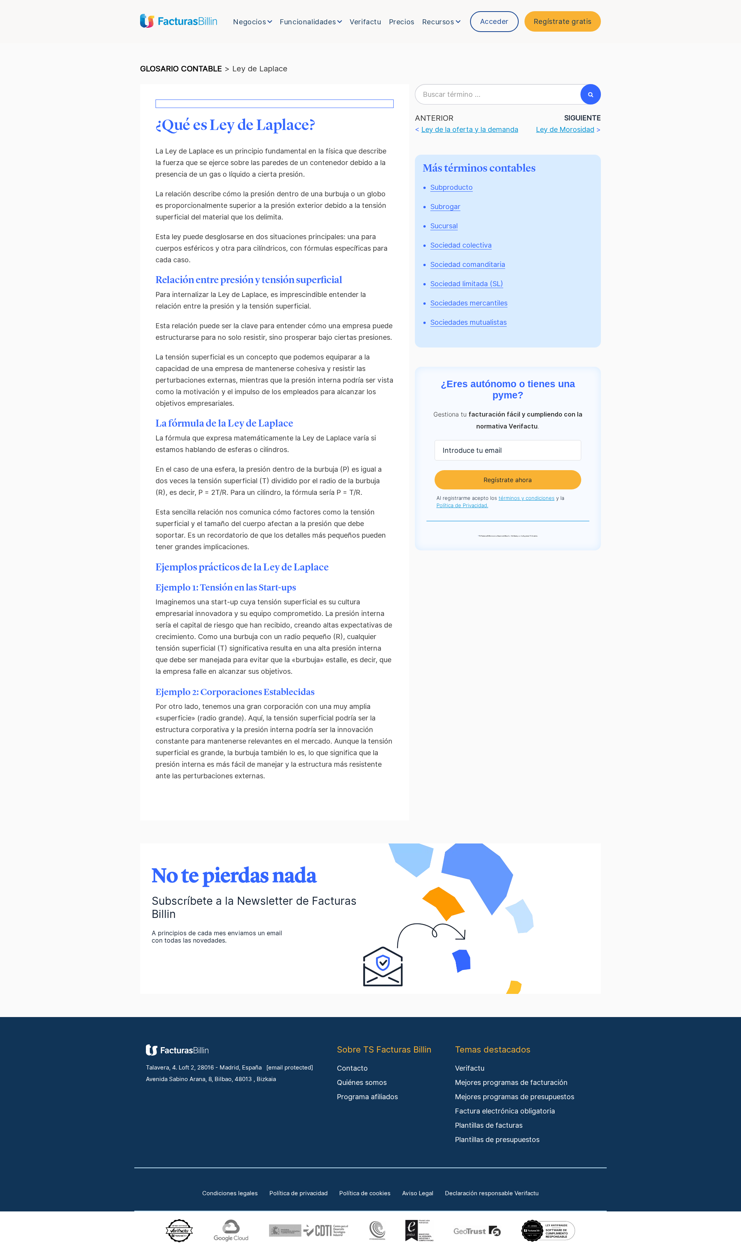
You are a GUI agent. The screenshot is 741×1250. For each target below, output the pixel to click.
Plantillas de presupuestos (497, 1139)
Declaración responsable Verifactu (492, 1193)
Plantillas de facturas (489, 1125)
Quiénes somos (362, 1082)
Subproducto (451, 187)
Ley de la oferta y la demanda (469, 129)
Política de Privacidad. (462, 505)
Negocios (249, 22)
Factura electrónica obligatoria (505, 1111)
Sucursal (444, 226)
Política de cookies (365, 1193)
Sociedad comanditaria (467, 264)
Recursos (438, 22)
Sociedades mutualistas (468, 322)
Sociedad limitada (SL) (466, 284)
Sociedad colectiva (461, 245)
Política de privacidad (298, 1193)
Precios (401, 22)
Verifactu (365, 22)
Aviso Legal (417, 1193)
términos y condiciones (527, 498)
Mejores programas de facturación (511, 1082)
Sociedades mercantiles (469, 303)
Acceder (494, 21)
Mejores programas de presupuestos (514, 1097)
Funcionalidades (308, 22)
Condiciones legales (230, 1193)
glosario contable (181, 68)
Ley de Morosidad (565, 129)
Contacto (352, 1068)
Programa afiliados (367, 1097)
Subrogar (445, 206)
